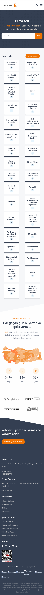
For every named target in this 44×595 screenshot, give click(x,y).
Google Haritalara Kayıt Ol (10, 535)
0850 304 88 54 (7, 491)
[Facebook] (3, 546)
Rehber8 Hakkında (8, 501)
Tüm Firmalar (34, 56)
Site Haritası (6, 511)
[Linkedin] (13, 546)
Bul (38, 36)
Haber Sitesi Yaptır (8, 532)
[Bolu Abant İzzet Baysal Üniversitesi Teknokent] (12, 408)
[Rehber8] (9, 5)
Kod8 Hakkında (7, 504)
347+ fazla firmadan (11, 26)
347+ (8, 377)
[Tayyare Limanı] (21, 567)
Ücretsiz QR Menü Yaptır (10, 528)
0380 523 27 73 (7, 474)
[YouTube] (16, 546)
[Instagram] (6, 546)
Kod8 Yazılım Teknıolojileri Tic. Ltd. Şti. (14, 583)
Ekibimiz (4, 508)
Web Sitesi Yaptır (7, 522)
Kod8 (6, 332)
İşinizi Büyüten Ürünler (13, 442)
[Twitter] (9, 546)
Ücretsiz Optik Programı (10, 525)
